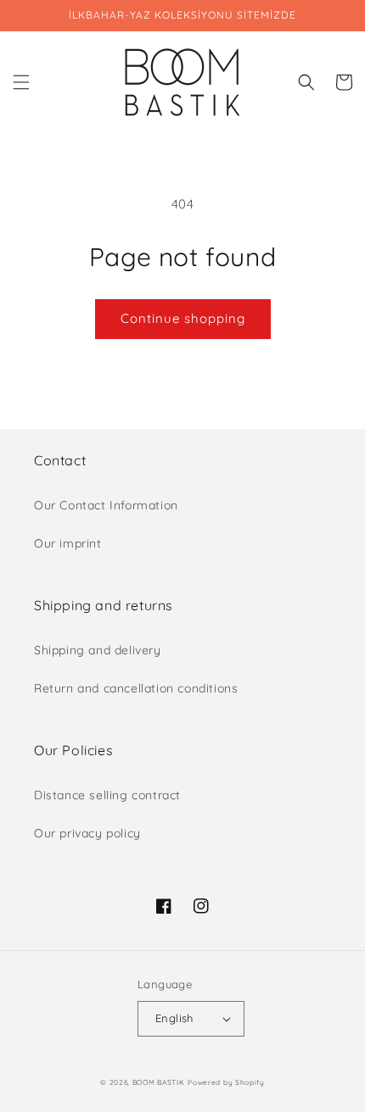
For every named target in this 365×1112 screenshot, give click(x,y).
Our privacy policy (87, 833)
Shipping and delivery (97, 650)
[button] (21, 82)
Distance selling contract (107, 795)
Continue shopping (183, 318)
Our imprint (68, 543)
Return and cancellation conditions (136, 688)
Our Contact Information (106, 505)
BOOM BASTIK (158, 1082)
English (174, 1018)
